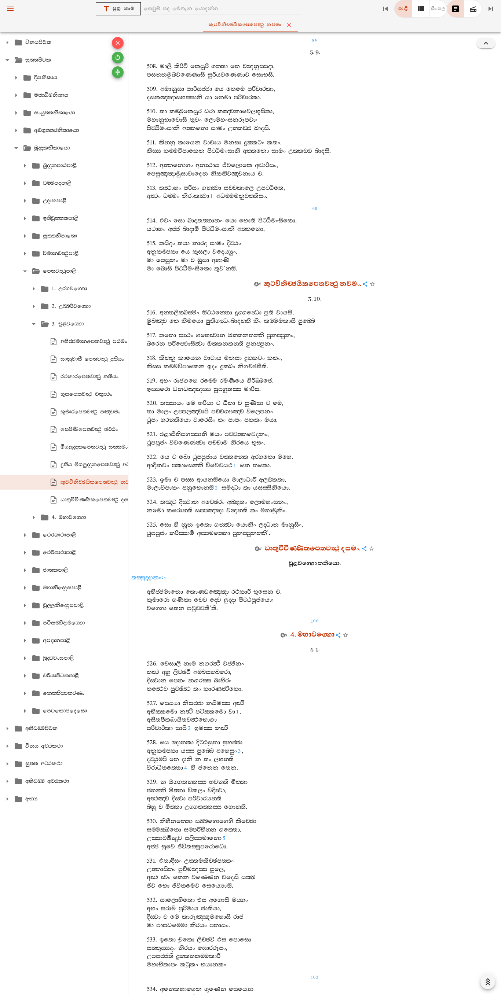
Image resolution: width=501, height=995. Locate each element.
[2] (420, 9)
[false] (455, 9)
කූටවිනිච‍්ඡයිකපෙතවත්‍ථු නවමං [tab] (245, 24)
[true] (473, 9)
